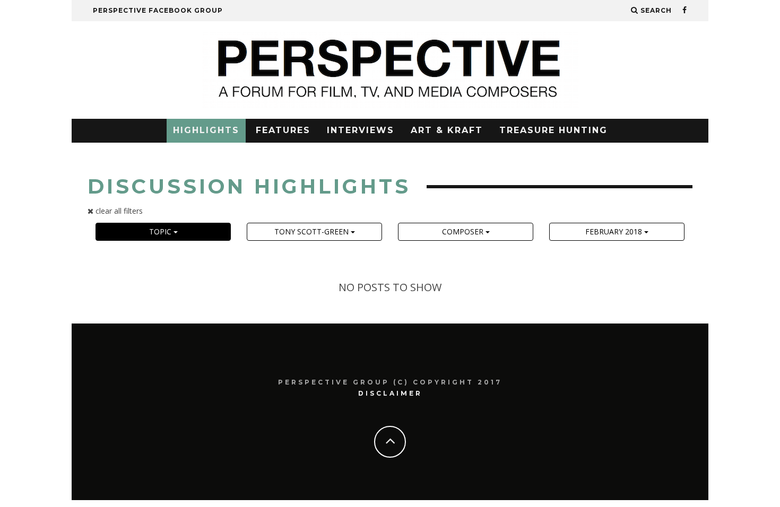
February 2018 (614, 231)
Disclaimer (390, 393)
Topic (161, 231)
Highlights (206, 130)
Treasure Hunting (553, 130)
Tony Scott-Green (312, 231)
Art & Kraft (447, 130)
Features (283, 130)
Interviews (360, 130)
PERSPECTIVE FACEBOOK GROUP (158, 10)
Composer (464, 231)
